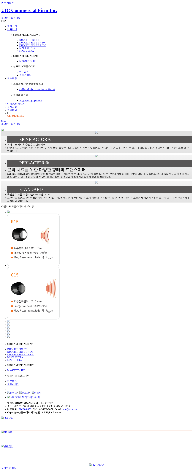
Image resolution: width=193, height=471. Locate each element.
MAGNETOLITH (28, 61)
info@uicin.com (70, 409)
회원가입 (16, 18)
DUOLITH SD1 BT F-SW (32, 42)
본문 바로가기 (8, 2)
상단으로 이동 (8, 468)
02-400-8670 (25, 409)
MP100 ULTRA (27, 48)
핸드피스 (24, 72)
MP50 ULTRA (26, 50)
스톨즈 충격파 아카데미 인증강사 (37, 89)
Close (4, 121)
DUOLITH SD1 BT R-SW (32, 45)
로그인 (4, 18)
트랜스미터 (25, 75)
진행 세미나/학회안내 (30, 100)
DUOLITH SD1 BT (29, 40)
